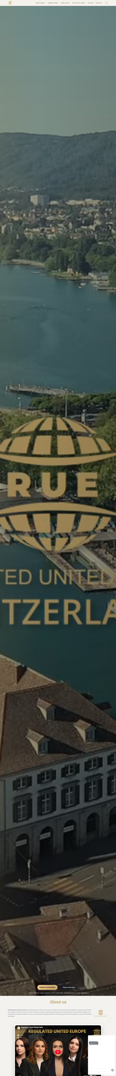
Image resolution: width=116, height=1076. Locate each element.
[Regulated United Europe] (10, 3)
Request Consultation (47, 987)
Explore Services (69, 987)
